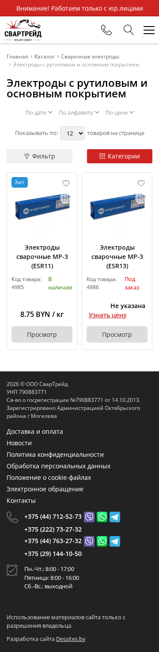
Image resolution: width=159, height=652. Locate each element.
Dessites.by (71, 639)
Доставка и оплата (35, 431)
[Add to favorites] (66, 183)
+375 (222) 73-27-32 (53, 529)
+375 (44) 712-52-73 (53, 516)
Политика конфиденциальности (55, 454)
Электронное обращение (45, 489)
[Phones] (106, 30)
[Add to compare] (66, 198)
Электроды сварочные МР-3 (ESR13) (117, 256)
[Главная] (23, 30)
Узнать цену (108, 315)
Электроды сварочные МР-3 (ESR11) (42, 256)
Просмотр (42, 334)
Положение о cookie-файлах (49, 477)
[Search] (129, 30)
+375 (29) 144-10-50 (53, 553)
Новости (19, 443)
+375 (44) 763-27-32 (53, 540)
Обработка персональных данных (58, 466)
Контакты (21, 500)
